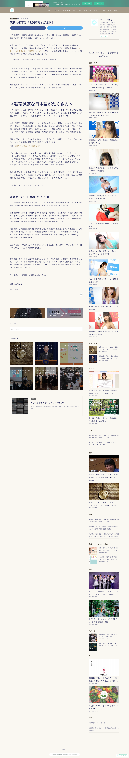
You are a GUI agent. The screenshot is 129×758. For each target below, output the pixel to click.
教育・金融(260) (14, 289)
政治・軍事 (66, 10)
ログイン (99, 4)
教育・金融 (87, 10)
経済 (80, 10)
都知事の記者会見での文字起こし (28, 146)
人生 (95, 10)
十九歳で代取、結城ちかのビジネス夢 (104, 306)
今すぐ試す (87, 3)
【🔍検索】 (56, 10)
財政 (74, 10)
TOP (49, 10)
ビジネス (102, 10)
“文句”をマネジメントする (97, 723)
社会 (109, 10)
